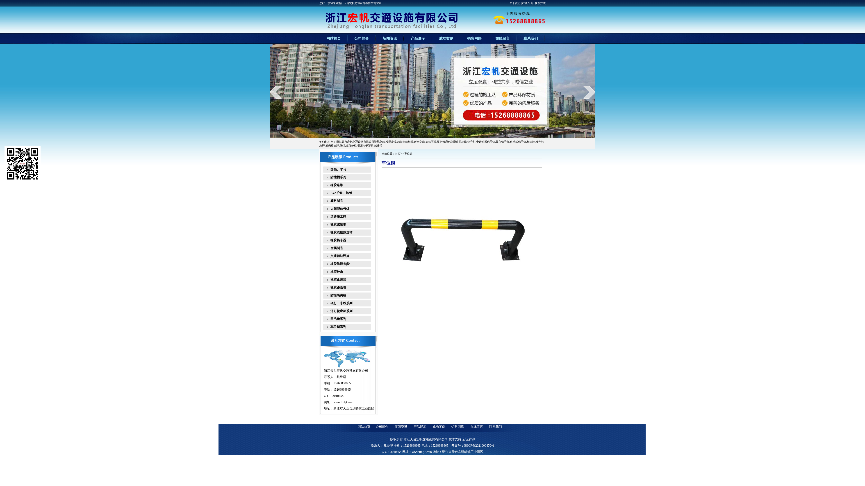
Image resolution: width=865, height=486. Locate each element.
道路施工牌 (336, 216)
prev (275, 92)
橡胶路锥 (335, 185)
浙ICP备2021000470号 (479, 445)
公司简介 (362, 38)
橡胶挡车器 (336, 240)
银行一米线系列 (340, 303)
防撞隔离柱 (336, 295)
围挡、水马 (336, 169)
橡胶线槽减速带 (340, 232)
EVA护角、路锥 (339, 193)
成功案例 (446, 38)
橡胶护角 (335, 271)
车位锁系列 (336, 326)
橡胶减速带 (336, 224)
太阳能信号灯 (338, 208)
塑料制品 (335, 200)
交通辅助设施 (338, 256)
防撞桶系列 (336, 177)
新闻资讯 (390, 38)
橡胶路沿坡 (336, 287)
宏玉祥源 (468, 439)
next (589, 92)
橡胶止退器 (336, 279)
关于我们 (515, 3)
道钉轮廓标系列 (340, 311)
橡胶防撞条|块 (338, 264)
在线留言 (527, 3)
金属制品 (335, 248)
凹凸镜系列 (336, 319)
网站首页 (333, 38)
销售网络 (474, 38)
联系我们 (531, 38)
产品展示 (418, 38)
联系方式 (540, 3)
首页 (398, 153)
